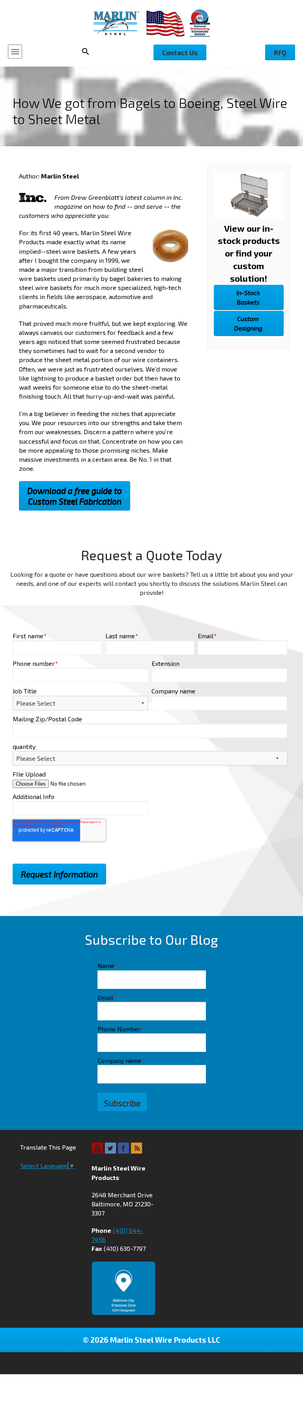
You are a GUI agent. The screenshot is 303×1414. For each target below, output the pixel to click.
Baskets (248, 297)
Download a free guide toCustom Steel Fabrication (74, 496)
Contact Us (180, 52)
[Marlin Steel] (120, 23)
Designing (248, 323)
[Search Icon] (88, 52)
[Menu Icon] (15, 52)
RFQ (280, 52)
